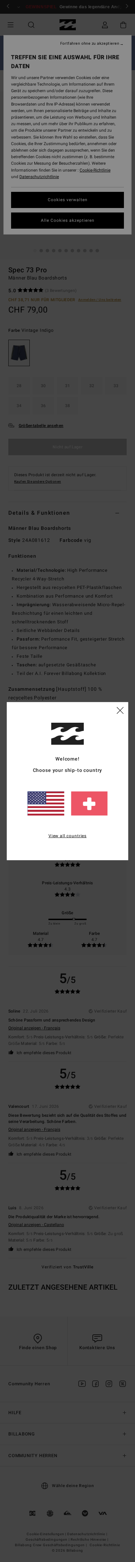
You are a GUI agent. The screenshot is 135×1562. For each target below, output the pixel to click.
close (120, 710)
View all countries (67, 836)
